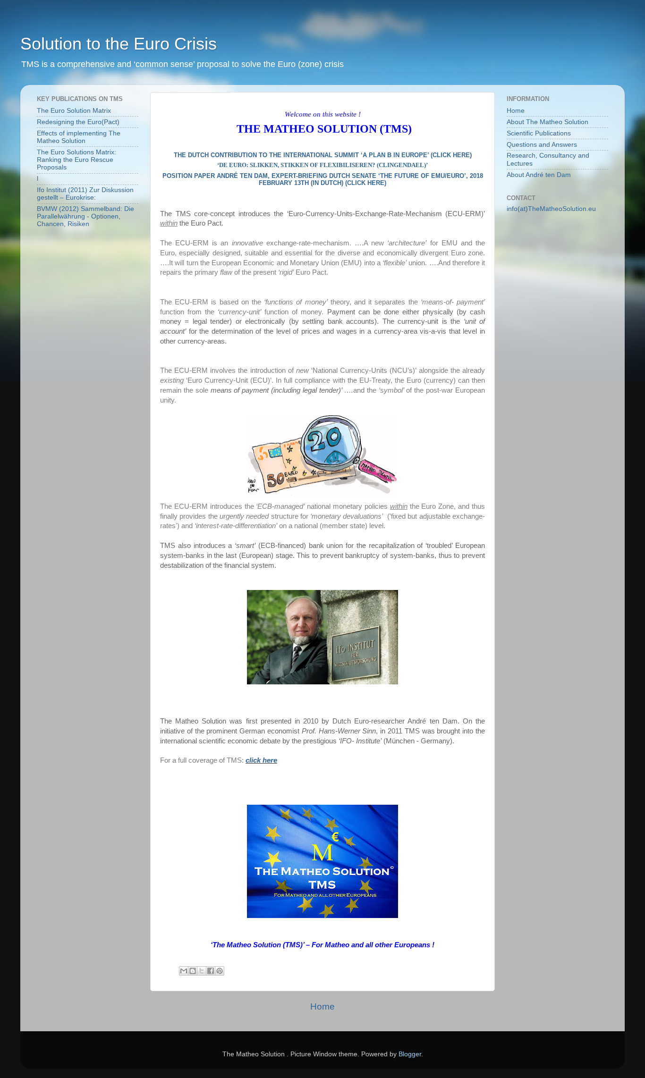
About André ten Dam (539, 174)
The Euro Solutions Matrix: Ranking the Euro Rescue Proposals (76, 160)
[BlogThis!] (192, 971)
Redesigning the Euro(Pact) (78, 122)
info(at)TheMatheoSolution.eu (551, 208)
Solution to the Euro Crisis (118, 43)
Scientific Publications (539, 133)
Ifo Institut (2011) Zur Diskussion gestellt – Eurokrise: (85, 193)
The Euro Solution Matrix (74, 110)
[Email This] (183, 971)
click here (261, 760)
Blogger (410, 1054)
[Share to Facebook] (210, 971)
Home (322, 1006)
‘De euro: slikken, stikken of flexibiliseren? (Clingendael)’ (322, 164)
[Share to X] (201, 971)
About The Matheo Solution (547, 122)
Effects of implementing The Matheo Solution (78, 137)
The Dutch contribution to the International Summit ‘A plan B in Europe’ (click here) (323, 155)
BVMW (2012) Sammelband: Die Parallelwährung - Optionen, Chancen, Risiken (85, 216)
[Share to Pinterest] (219, 971)
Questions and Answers (542, 144)
